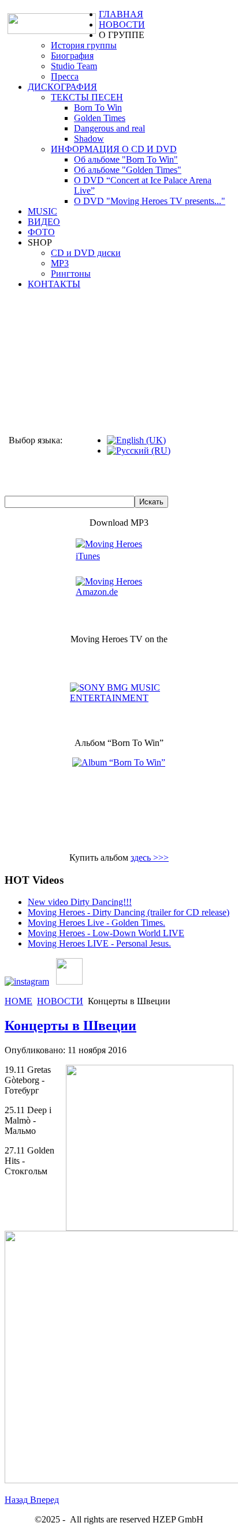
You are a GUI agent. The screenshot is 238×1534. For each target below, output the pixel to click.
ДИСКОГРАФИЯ (62, 87)
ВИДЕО (44, 222)
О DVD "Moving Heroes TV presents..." (149, 201)
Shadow (89, 139)
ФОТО (41, 232)
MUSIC (42, 211)
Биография (72, 56)
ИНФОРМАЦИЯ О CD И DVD (114, 149)
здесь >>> (150, 857)
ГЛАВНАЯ (121, 14)
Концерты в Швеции (70, 1025)
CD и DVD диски (86, 253)
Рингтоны (71, 273)
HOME (18, 1001)
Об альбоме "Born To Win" (126, 159)
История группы (84, 45)
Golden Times (99, 118)
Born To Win (98, 107)
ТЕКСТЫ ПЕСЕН (87, 97)
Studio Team (74, 66)
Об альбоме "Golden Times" (127, 170)
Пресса (65, 76)
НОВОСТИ (122, 24)
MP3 (60, 263)
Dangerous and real (109, 128)
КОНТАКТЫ (54, 284)
